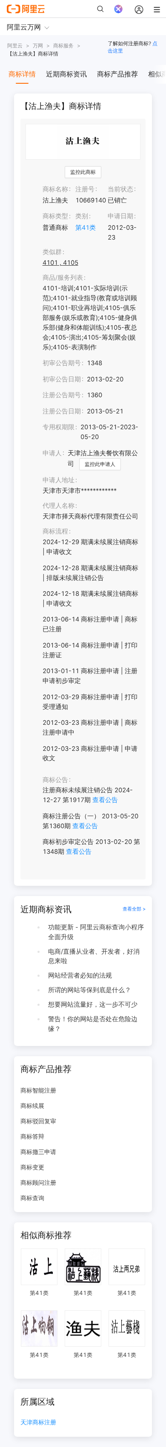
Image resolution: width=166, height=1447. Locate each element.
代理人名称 (58, 506)
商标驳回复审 (38, 1121)
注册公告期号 (62, 395)
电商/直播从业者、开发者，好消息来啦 (94, 956)
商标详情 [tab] (22, 74)
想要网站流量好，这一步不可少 (92, 1004)
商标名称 (55, 189)
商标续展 (32, 1105)
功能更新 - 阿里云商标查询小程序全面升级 (96, 932)
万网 (38, 45)
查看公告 (105, 800)
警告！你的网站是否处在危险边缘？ (92, 1024)
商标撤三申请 (38, 1151)
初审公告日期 (62, 379)
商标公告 (55, 780)
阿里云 (15, 45)
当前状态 (120, 189)
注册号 (84, 189)
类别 (81, 216)
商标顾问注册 (38, 1182)
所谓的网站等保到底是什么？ (89, 990)
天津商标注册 (38, 1422)
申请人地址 (58, 480)
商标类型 (55, 216)
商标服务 (63, 45)
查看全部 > (134, 909)
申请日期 (120, 216)
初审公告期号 (62, 363)
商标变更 (32, 1167)
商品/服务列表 (63, 277)
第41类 (85, 227)
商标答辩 (32, 1136)
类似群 (52, 252)
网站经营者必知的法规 (80, 975)
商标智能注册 (38, 1090)
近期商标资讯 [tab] (66, 74)
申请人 (52, 453)
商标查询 (32, 1197)
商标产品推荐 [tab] (117, 74)
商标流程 (55, 531)
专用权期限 (58, 427)
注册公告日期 (62, 411)
